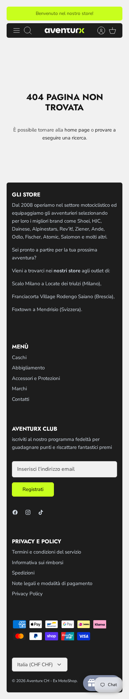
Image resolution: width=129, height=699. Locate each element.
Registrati (32, 489)
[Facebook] (15, 512)
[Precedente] (16, 14)
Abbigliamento (28, 367)
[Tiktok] (40, 512)
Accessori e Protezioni (36, 378)
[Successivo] (113, 14)
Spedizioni (23, 572)
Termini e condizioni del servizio (46, 552)
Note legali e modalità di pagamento (52, 583)
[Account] (98, 30)
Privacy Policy (27, 593)
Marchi (19, 388)
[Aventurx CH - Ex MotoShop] (64, 30)
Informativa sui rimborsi (37, 562)
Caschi (19, 357)
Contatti (20, 399)
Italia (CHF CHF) (35, 664)
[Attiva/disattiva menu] (16, 30)
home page (77, 130)
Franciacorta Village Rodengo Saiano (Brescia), (63, 296)
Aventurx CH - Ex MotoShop (51, 680)
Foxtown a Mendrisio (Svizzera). (47, 309)
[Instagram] (28, 512)
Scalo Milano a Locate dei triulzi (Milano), (56, 283)
